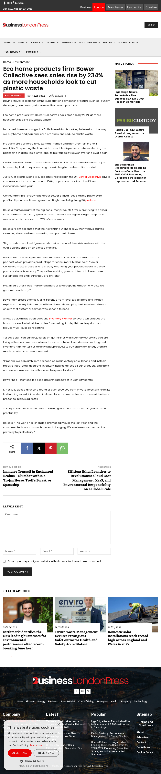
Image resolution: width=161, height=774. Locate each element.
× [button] (58, 724)
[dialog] (33, 745)
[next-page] (11, 656)
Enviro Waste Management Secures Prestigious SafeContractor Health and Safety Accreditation (76, 638)
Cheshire (151, 7)
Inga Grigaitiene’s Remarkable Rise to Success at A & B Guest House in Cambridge (129, 96)
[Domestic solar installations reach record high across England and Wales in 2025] (133, 614)
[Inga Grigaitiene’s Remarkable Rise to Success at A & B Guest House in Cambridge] (136, 83)
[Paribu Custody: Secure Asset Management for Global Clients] (136, 121)
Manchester (115, 7)
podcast (90, 200)
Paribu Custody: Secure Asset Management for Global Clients (129, 133)
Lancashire (134, 7)
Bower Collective (90, 177)
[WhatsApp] (62, 448)
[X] (39, 448)
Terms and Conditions (146, 723)
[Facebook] (27, 448)
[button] (33, 761)
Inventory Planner (60, 318)
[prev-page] (5, 656)
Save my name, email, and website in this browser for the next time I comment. (55, 561)
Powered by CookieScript (33, 765)
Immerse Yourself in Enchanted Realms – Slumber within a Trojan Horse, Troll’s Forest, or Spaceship (28, 478)
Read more (36, 745)
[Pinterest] (51, 448)
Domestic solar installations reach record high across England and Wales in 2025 (128, 638)
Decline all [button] (46, 753)
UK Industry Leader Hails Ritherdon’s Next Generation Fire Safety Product (64, 748)
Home (7, 62)
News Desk (38, 96)
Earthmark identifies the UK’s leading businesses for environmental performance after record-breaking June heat (24, 640)
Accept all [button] (19, 753)
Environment (21, 62)
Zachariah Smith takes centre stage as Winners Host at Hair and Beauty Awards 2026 (65, 724)
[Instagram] (82, 691)
